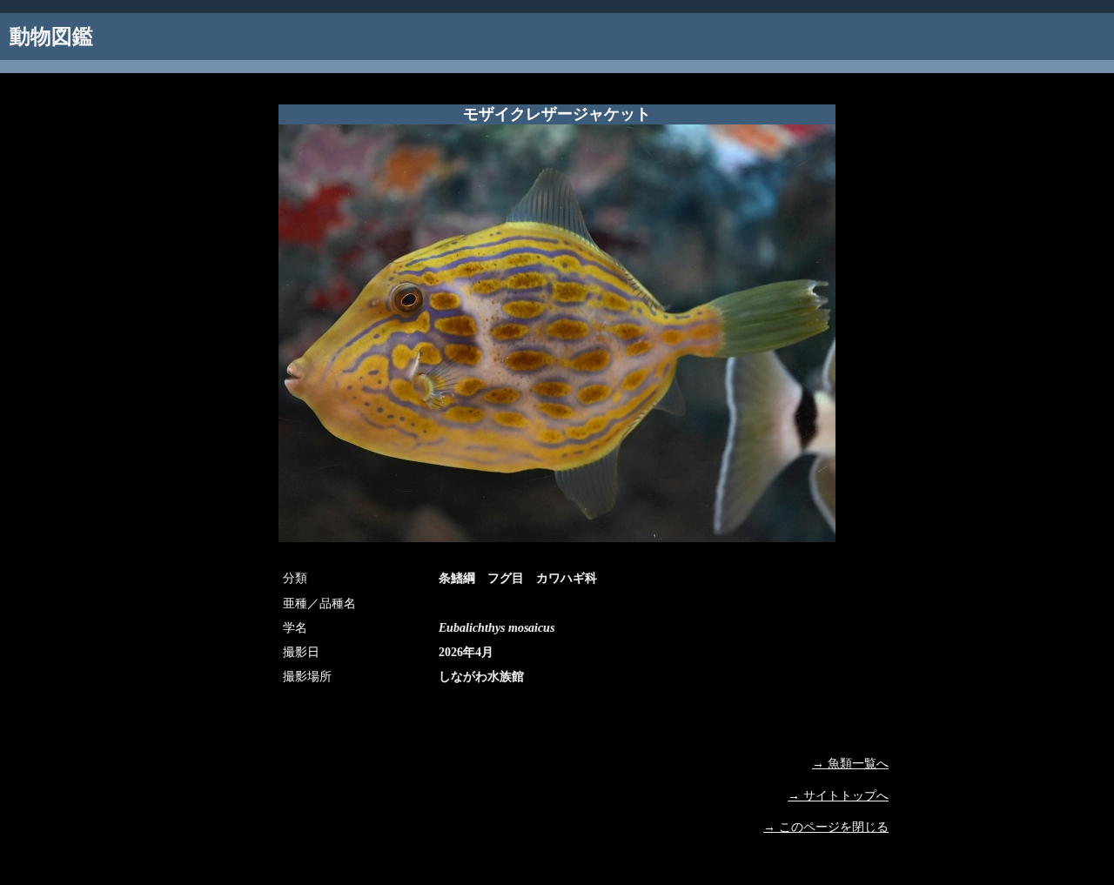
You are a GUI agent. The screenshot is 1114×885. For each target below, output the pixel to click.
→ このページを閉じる (826, 827)
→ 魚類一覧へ (850, 763)
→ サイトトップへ (838, 795)
